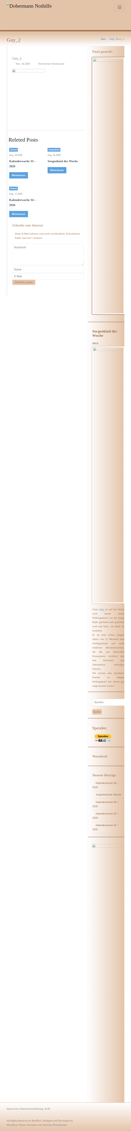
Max (102, 609)
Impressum (12, 1108)
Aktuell (13, 150)
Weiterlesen (18, 175)
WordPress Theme (16, 1125)
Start (103, 39)
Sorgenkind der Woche (63, 161)
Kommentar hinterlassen (51, 64)
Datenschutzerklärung (31, 1108)
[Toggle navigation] (119, 7)
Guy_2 (113, 39)
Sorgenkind (54, 150)
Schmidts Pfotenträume (54, 1125)
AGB (47, 1108)
